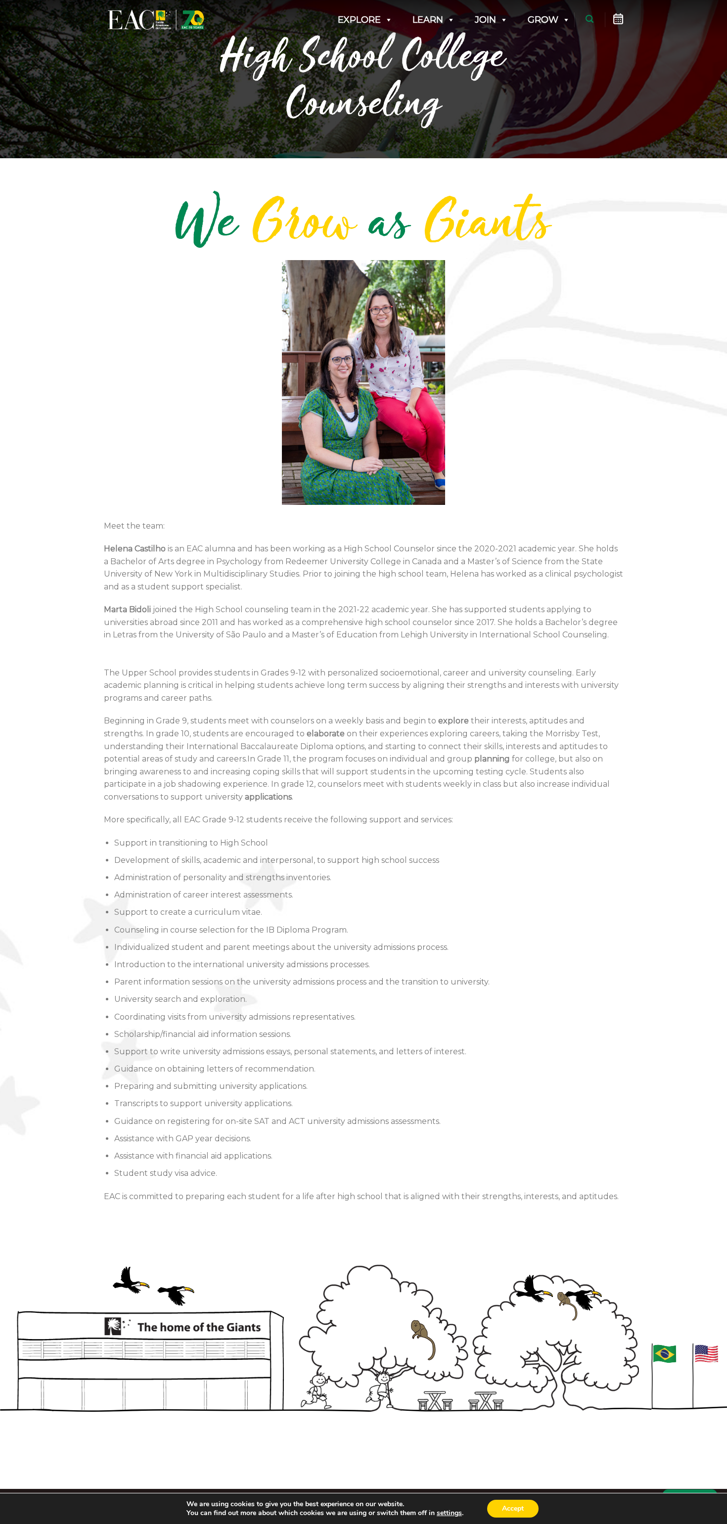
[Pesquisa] (589, 19)
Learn (427, 19)
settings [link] (449, 1513)
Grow (543, 19)
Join (485, 19)
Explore (359, 19)
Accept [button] (513, 1508)
